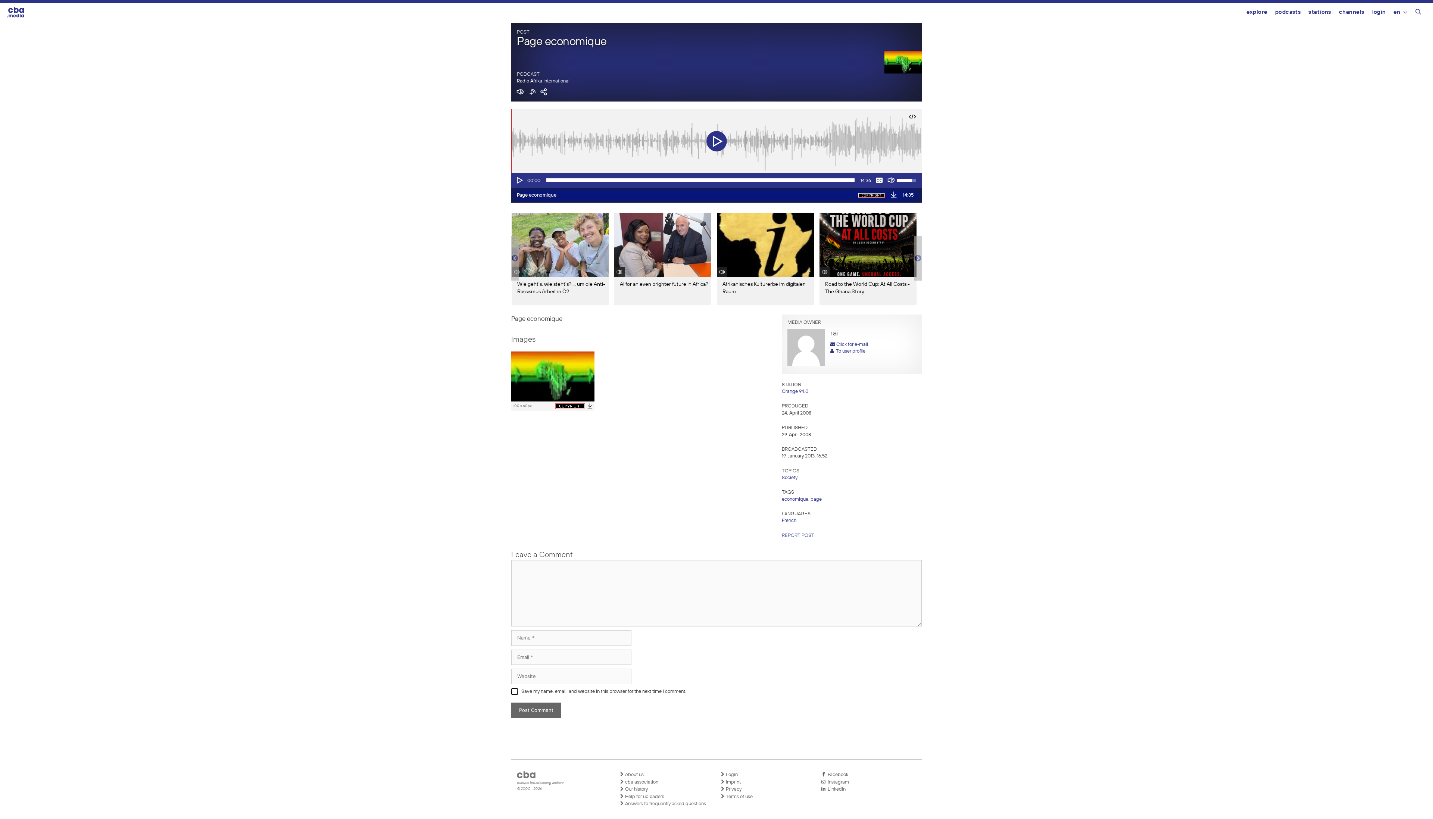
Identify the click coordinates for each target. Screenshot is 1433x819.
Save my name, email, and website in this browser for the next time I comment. (603, 691)
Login (1379, 12)
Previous (515, 258)
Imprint (733, 782)
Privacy (733, 789)
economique (795, 499)
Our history (636, 789)
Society (789, 477)
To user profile (849, 351)
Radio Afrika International (543, 81)
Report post (798, 535)
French (789, 520)
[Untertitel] (879, 180)
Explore (1257, 12)
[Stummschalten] (891, 180)
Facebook (836, 774)
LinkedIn (835, 789)
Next (918, 258)
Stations (1319, 12)
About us (634, 774)
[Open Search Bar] (1418, 13)
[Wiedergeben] (519, 180)
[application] (716, 180)
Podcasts (1288, 12)
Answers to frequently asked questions (665, 803)
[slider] (700, 180)
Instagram (837, 782)
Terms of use (739, 796)
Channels (1352, 12)
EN (1397, 12)
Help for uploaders (644, 796)
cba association (641, 782)
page (816, 499)
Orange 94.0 (795, 391)
